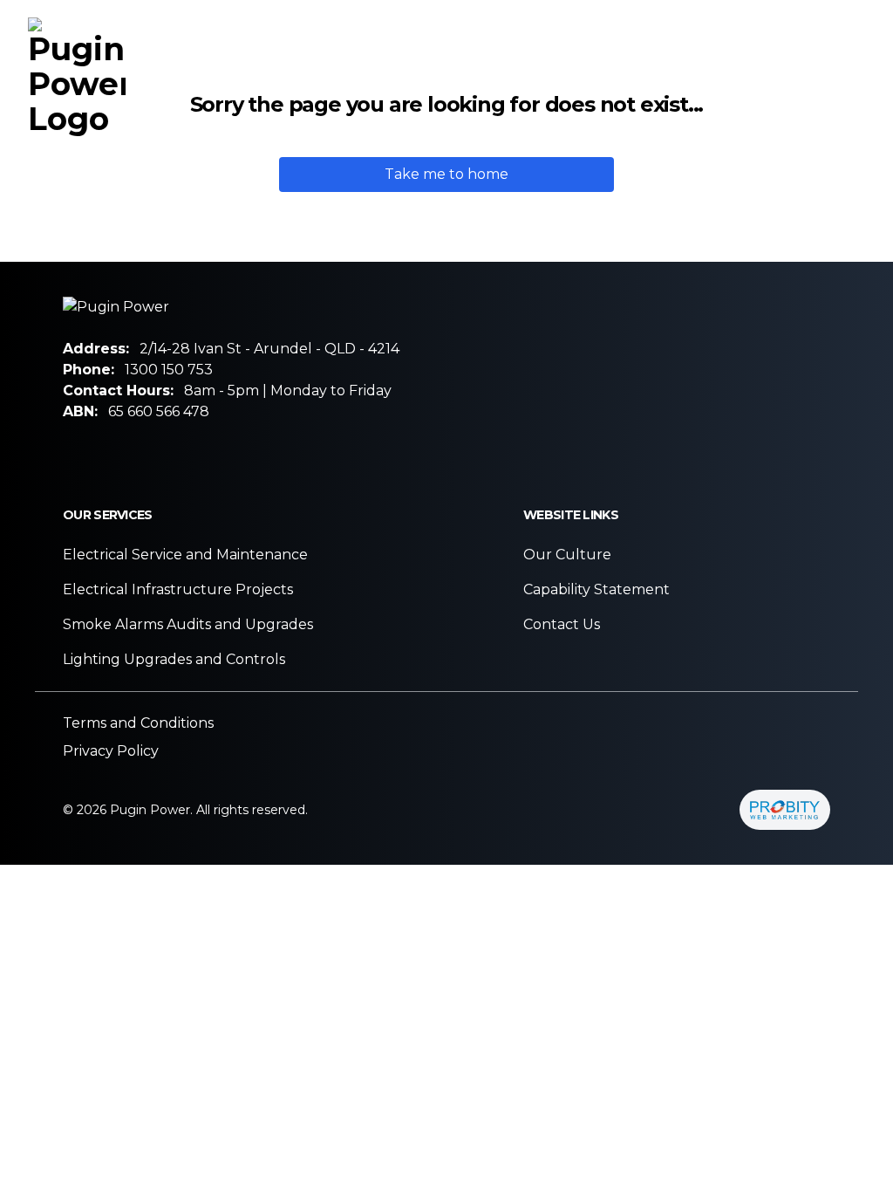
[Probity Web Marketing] (785, 810)
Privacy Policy (111, 751)
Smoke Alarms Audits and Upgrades (188, 624)
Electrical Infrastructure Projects (178, 589)
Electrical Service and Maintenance (185, 554)
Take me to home (446, 174)
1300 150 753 (169, 369)
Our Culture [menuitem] (601, 76)
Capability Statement (596, 589)
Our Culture (567, 554)
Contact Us (561, 624)
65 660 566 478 (158, 411)
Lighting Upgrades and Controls (174, 659)
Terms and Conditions (138, 723)
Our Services (459, 76)
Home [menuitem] (348, 76)
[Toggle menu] (854, 79)
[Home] (77, 76)
